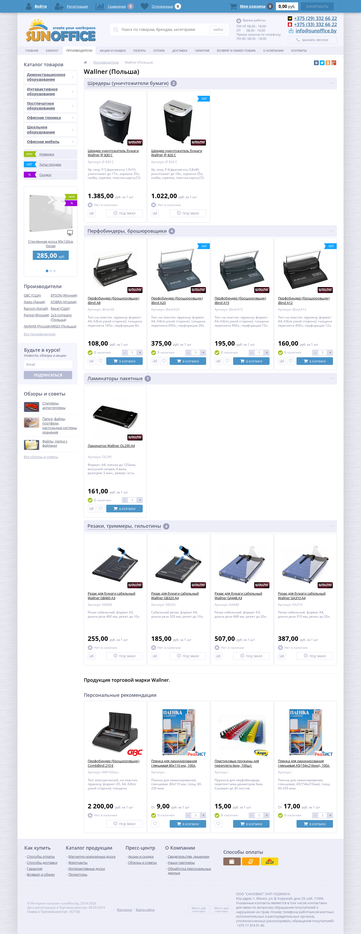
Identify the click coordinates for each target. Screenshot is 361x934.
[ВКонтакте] (316, 62)
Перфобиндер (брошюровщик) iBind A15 (240, 300)
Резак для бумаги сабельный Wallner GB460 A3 (111, 595)
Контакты (299, 51)
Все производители (39, 334)
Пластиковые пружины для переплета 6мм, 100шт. (237, 763)
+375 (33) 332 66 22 (315, 24)
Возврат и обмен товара (236, 51)
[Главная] (85, 62)
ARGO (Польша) (63, 326)
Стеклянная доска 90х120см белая (50, 243)
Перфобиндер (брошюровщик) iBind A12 (304, 300)
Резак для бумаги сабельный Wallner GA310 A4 (302, 595)
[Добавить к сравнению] (91, 213)
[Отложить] (100, 361)
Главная (31, 51)
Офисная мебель (43, 141)
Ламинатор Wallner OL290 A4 (111, 446)
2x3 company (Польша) (61, 317)
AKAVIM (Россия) (37, 326)
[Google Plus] (333, 62)
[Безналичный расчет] (251, 861)
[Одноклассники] (328, 62)
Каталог (52, 51)
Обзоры (139, 51)
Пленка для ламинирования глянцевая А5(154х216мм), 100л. (304, 763)
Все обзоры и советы (41, 457)
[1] (47, 271)
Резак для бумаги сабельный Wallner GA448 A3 (238, 595)
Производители (79, 51)
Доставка (179, 51)
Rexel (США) (60, 308)
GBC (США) (32, 295)
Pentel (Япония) (36, 315)
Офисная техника (44, 117)
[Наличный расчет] (232, 861)
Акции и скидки (113, 51)
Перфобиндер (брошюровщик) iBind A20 (177, 300)
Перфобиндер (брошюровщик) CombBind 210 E (113, 763)
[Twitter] (322, 62)
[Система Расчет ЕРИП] (269, 861)
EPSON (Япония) (64, 295)
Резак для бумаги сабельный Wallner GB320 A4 (175, 595)
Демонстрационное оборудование (46, 77)
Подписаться (48, 375)
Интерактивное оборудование (42, 91)
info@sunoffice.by (316, 30)
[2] (50, 271)
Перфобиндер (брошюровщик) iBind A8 (113, 300)
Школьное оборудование (41, 129)
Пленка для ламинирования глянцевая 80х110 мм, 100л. (174, 763)
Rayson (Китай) (36, 308)
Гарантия (202, 51)
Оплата (159, 51)
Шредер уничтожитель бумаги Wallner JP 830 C (113, 153)
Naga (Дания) (34, 301)
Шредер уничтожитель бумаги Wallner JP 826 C (176, 153)
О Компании (273, 51)
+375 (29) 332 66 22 (315, 18)
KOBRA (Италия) (64, 301)
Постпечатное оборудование (41, 106)
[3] (54, 271)
